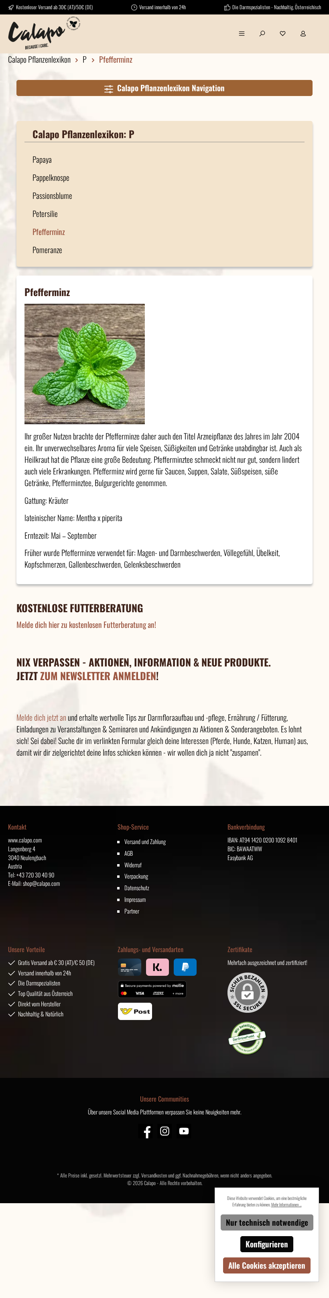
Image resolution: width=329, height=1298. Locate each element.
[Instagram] (165, 1131)
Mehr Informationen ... (286, 1204)
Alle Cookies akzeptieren (266, 1265)
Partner (131, 911)
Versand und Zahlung (145, 841)
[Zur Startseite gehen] (44, 32)
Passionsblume (52, 195)
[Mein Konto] (303, 33)
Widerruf (133, 865)
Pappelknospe (50, 177)
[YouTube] (184, 1131)
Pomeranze (47, 250)
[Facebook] (145, 1131)
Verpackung (136, 876)
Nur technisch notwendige (267, 1222)
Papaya (42, 159)
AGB (128, 853)
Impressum (135, 899)
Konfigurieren (267, 1244)
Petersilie (45, 213)
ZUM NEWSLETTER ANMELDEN (98, 675)
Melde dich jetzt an (41, 717)
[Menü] (242, 33)
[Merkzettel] (282, 33)
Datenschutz (136, 887)
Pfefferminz (48, 231)
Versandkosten (154, 1175)
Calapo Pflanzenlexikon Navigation (169, 88)
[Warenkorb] (318, 29)
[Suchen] (262, 33)
